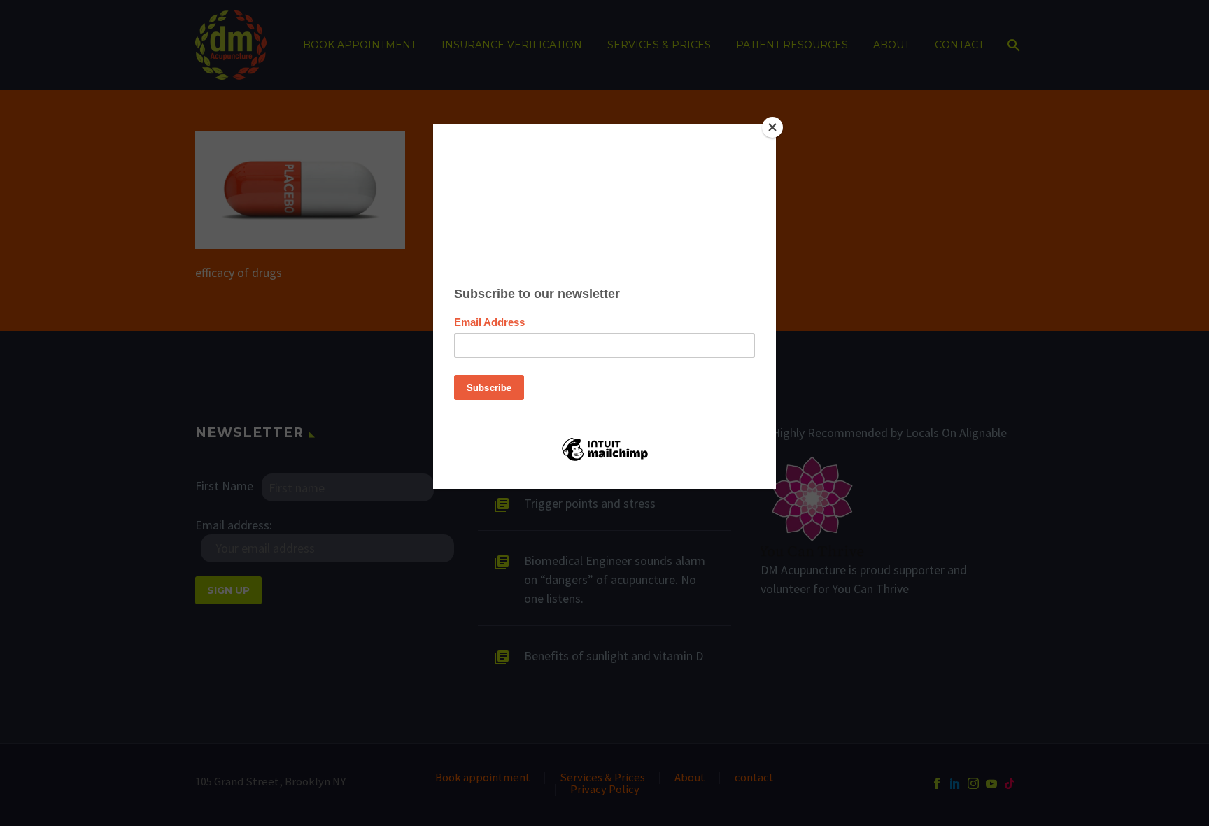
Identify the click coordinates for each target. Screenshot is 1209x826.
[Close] (772, 127)
